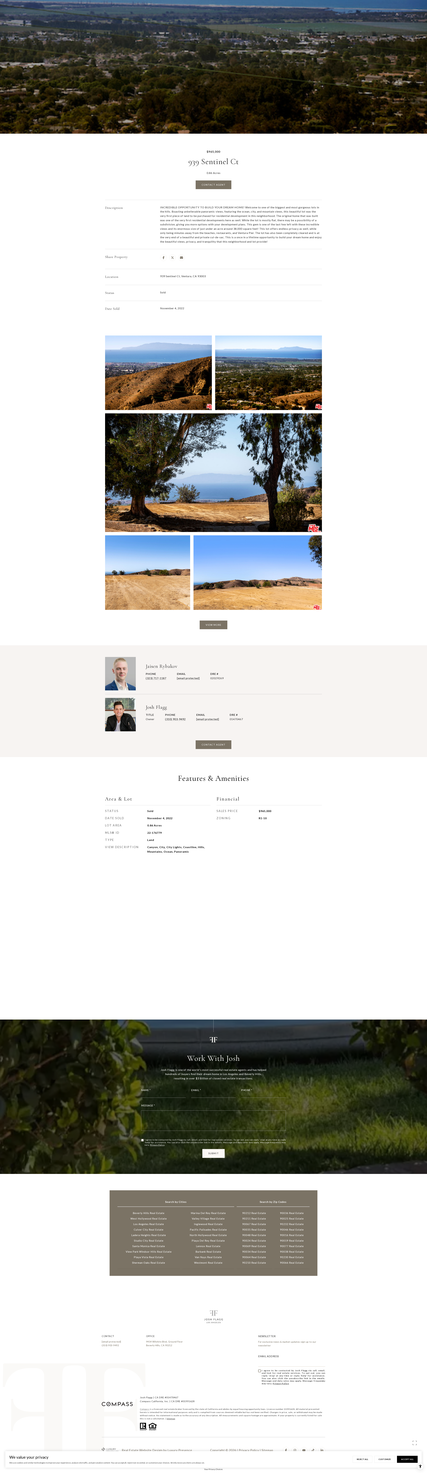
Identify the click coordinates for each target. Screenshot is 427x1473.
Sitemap (171, 1418)
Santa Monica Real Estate (148, 1246)
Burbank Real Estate (208, 1251)
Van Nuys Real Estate (208, 1257)
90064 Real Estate (254, 1257)
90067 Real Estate (254, 1224)
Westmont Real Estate (208, 1262)
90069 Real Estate (254, 1246)
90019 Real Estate (292, 1240)
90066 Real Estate (292, 1262)
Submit (213, 1153)
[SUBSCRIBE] (321, 1381)
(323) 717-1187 (156, 678)
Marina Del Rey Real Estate (208, 1213)
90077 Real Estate (292, 1246)
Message (147, 1105)
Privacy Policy (157, 1145)
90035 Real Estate (254, 1229)
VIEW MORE (214, 624)
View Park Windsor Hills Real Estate (149, 1251)
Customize (384, 1459)
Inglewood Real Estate (208, 1224)
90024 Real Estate (254, 1240)
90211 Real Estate (254, 1218)
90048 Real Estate (254, 1235)
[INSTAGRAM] (295, 1450)
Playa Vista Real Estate (149, 1257)
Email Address (268, 1356)
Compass (144, 1409)
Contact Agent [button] (214, 184)
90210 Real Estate (254, 1262)
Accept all (407, 1459)
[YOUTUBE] (304, 1450)
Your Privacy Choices (213, 1469)
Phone (246, 1090)
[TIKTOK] (313, 1450)
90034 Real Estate (254, 1251)
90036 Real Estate (292, 1213)
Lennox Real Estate (208, 1246)
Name (145, 1090)
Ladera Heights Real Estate (148, 1235)
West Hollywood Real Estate (148, 1218)
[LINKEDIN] (322, 1450)
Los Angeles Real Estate (148, 1224)
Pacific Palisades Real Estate (208, 1229)
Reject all (362, 1459)
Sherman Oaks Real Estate (148, 1262)
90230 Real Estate (292, 1257)
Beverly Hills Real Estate (148, 1213)
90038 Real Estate (292, 1251)
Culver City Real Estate (148, 1229)
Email (195, 1090)
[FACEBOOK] (286, 1450)
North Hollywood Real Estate (208, 1235)
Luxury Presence (179, 1450)
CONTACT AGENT (214, 744)
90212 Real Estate (254, 1213)
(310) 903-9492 (175, 719)
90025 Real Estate (292, 1218)
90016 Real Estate (292, 1235)
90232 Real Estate (292, 1224)
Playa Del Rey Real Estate (208, 1240)
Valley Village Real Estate (208, 1218)
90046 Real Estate (292, 1229)
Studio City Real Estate (148, 1240)
